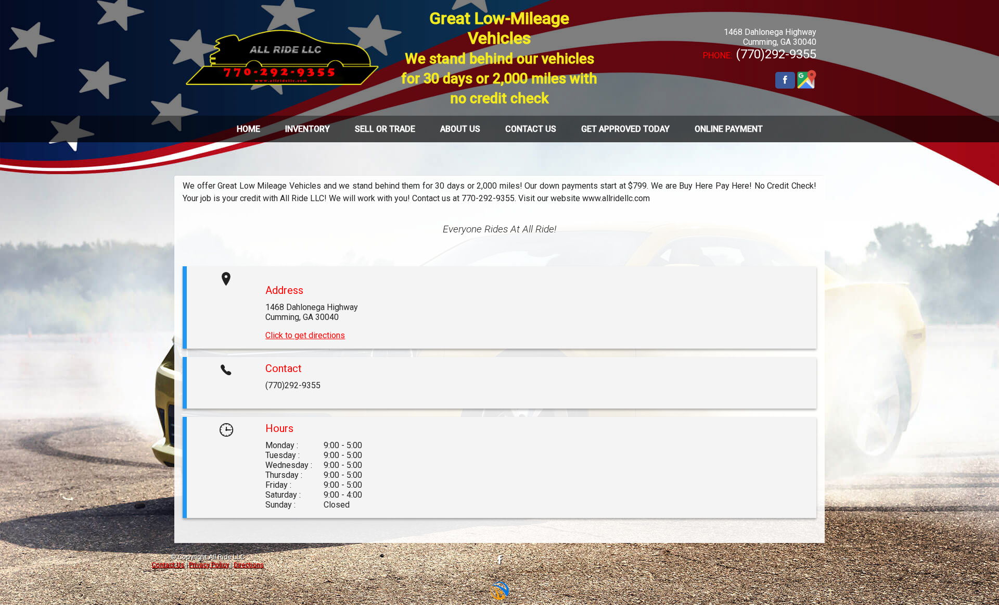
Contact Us (167, 565)
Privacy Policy (209, 565)
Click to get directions (305, 335)
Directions (249, 565)
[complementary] (968, 573)
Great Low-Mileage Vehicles (499, 57)
